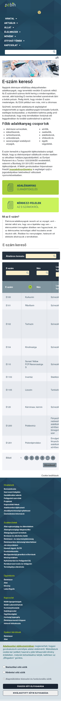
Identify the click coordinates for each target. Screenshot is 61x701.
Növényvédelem (11, 557)
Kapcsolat (9, 598)
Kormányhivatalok (11, 607)
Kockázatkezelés (11, 551)
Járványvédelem (11, 545)
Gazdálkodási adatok (12, 495)
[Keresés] (54, 52)
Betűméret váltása (57, 57)
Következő (49, 465)
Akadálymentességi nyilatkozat (17, 510)
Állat (6, 582)
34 (53, 457)
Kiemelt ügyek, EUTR (13, 548)
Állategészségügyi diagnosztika (17, 529)
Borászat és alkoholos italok (16, 535)
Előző (9, 457)
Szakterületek (10, 522)
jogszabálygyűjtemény (20, 169)
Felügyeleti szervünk (12, 498)
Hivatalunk (9, 485)
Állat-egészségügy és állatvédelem (18, 526)
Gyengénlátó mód (40, 12)
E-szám (9, 287)
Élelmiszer (8, 579)
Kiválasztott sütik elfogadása (30, 693)
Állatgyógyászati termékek (15, 532)
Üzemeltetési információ (14, 513)
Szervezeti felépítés (12, 492)
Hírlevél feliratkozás (12, 623)
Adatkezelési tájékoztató (14, 507)
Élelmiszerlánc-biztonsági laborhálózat (20, 542)
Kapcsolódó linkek (11, 504)
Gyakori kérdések (12, 632)
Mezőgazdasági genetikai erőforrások (20, 554)
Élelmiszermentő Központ (14, 620)
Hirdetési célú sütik (15, 672)
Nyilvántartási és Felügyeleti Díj (17, 560)
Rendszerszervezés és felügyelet (18, 563)
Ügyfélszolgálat (10, 614)
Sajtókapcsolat (10, 611)
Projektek (8, 501)
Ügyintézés (9, 576)
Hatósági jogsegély (12, 617)
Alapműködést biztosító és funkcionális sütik (28, 678)
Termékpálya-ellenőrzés (14, 567)
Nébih (16, 4)
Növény (7, 585)
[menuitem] (30, 18)
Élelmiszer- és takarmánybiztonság (19, 539)
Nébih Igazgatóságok (12, 601)
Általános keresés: (15, 256)
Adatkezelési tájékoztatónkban (18, 645)
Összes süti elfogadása (30, 686)
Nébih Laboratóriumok (13, 604)
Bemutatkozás (10, 489)
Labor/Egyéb (9, 589)
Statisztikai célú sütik (16, 666)
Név (39, 287)
